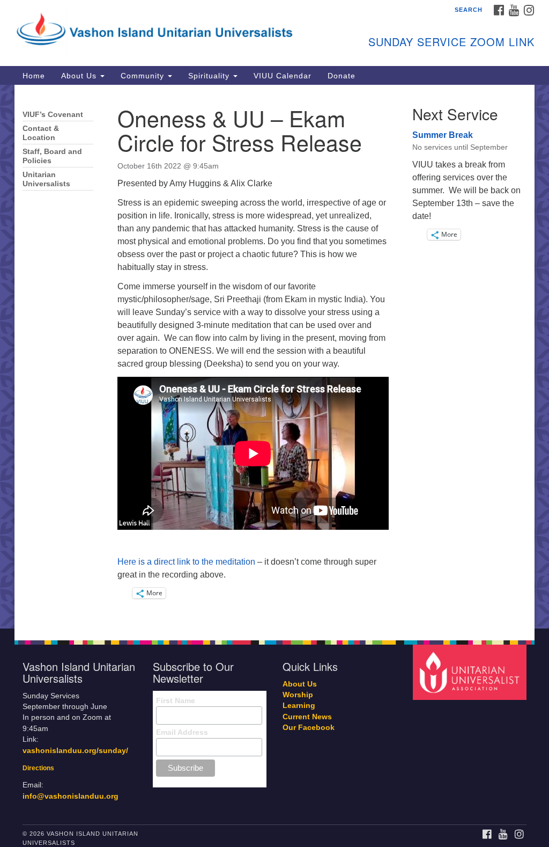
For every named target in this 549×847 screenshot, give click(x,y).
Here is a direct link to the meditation (186, 561)
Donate (341, 75)
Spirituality (210, 75)
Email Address (182, 732)
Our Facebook (309, 728)
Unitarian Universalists (46, 179)
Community (144, 75)
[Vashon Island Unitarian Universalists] (166, 29)
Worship (298, 695)
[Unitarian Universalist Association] (471, 672)
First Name (175, 700)
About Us (80, 75)
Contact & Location (41, 133)
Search (469, 9)
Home (34, 75)
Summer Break (442, 135)
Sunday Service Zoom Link (451, 41)
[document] (274, 357)
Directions (38, 768)
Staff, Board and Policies (52, 156)
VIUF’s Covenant (53, 115)
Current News (307, 717)
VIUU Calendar (282, 75)
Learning (299, 706)
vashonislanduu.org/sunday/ (75, 751)
